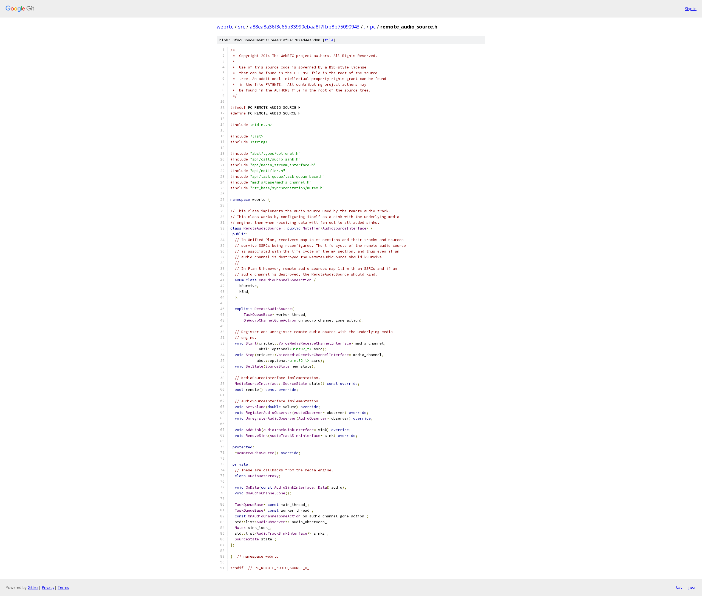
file (329, 40)
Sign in (691, 8)
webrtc (225, 26)
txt (679, 587)
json (692, 587)
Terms (63, 587)
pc (373, 26)
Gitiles (33, 587)
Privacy (48, 587)
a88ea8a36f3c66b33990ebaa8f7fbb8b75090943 (305, 26)
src (241, 26)
